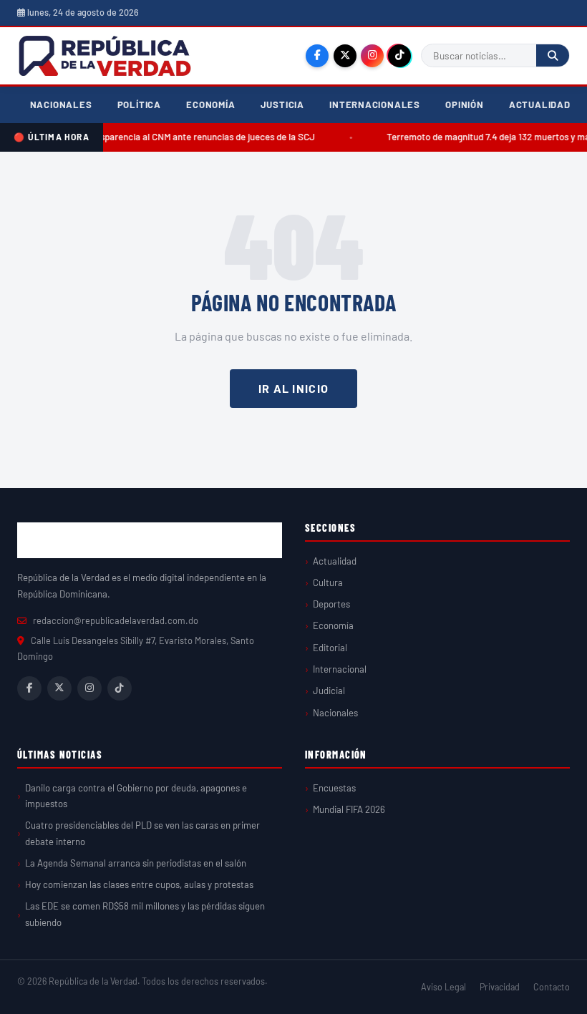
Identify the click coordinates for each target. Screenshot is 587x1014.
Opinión (464, 104)
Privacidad (500, 987)
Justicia (282, 104)
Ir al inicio (293, 388)
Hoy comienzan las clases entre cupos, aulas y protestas (139, 884)
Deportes (331, 604)
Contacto (551, 987)
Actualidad (540, 104)
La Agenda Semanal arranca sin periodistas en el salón (135, 863)
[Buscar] (552, 55)
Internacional (340, 669)
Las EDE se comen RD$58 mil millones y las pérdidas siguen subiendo (145, 913)
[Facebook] (317, 55)
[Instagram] (372, 55)
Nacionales (61, 104)
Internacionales (374, 104)
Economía (210, 104)
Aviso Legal (443, 987)
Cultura (328, 582)
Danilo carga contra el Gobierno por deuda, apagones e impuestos (136, 795)
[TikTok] (399, 55)
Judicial (329, 690)
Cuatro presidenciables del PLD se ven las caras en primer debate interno (142, 833)
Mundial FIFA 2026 (349, 809)
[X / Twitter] (345, 55)
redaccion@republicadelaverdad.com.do (115, 620)
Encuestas (334, 788)
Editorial (330, 647)
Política (139, 104)
